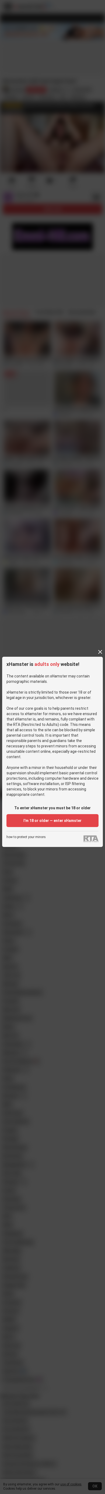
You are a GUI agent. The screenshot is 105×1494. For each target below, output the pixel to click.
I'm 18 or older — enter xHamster (52, 820)
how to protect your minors (26, 837)
